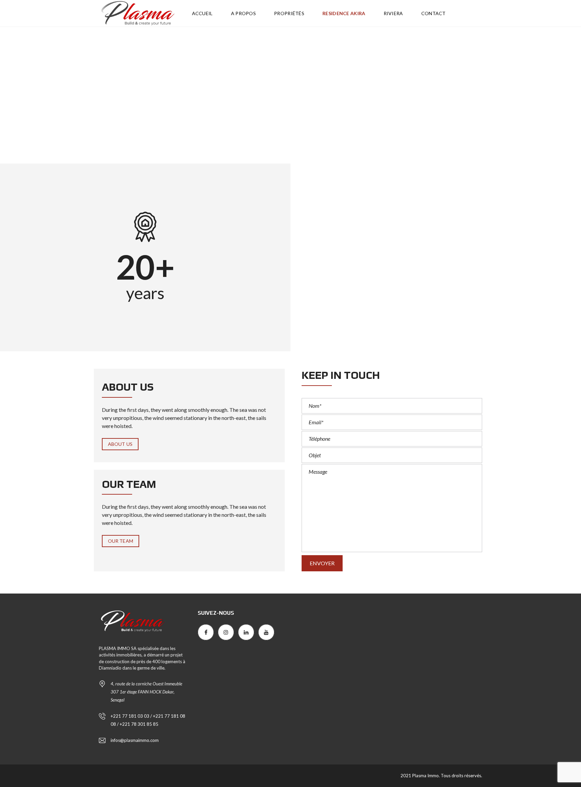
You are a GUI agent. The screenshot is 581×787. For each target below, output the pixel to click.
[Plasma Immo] (137, 13)
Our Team (120, 541)
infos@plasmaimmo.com (135, 740)
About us (120, 444)
